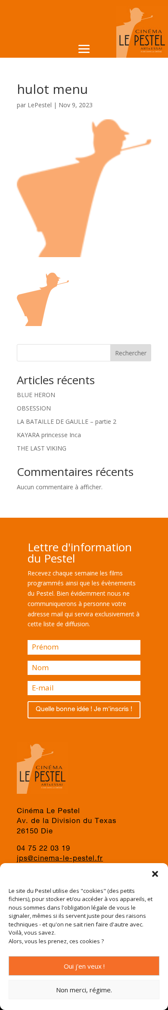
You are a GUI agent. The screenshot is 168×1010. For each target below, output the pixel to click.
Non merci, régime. (84, 989)
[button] (155, 874)
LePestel (40, 105)
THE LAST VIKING (41, 448)
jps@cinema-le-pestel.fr (60, 859)
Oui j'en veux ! (84, 966)
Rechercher (130, 353)
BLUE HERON (36, 395)
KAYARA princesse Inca (49, 435)
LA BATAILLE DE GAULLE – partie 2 (66, 421)
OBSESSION (34, 408)
